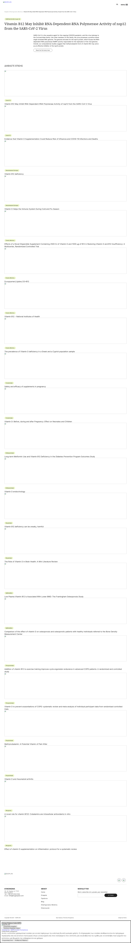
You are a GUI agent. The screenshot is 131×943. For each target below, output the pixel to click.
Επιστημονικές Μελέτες (49, 905)
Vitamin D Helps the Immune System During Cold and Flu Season (31, 207)
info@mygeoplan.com (16, 896)
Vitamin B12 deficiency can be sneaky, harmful (24, 525)
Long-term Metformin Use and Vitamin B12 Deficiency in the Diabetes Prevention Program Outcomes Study (49, 455)
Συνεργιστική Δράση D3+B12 (16, 280)
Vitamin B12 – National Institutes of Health (22, 315)
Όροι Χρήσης (59, 917)
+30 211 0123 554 (14, 894)
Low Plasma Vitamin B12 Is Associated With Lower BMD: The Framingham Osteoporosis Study (43, 595)
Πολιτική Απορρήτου (68, 917)
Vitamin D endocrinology (14, 490)
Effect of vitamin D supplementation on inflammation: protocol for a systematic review (40, 847)
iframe (125, 917)
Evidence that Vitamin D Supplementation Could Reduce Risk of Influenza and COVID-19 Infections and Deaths (51, 137)
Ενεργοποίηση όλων (7, 940)
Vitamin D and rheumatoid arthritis (18, 777)
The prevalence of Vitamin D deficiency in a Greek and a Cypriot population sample (39, 350)
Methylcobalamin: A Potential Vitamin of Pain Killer (25, 742)
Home (43, 892)
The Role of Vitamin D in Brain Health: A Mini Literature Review (31, 560)
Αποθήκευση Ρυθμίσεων (21, 940)
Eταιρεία (44, 895)
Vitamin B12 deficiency (14, 172)
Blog (42, 901)
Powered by (15, 930)
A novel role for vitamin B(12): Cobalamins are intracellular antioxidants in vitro (37, 812)
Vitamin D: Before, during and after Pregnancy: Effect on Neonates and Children (38, 420)
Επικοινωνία (45, 908)
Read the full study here (43, 50)
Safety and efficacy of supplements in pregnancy (25, 385)
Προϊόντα (44, 898)
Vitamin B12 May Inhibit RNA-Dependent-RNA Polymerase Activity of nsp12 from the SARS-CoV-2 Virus (48, 102)
